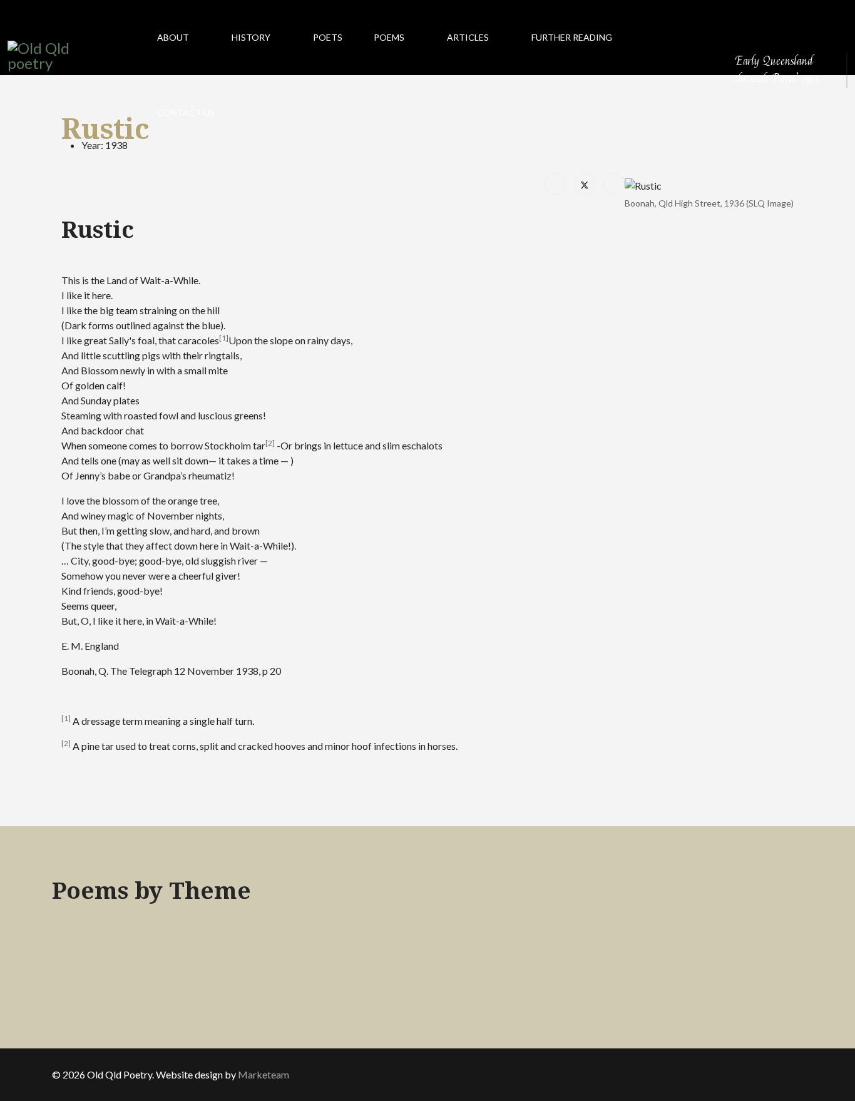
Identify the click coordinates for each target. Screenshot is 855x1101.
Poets (327, 37)
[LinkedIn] (614, 184)
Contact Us (186, 112)
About (173, 37)
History (251, 37)
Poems (389, 37)
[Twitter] (584, 184)
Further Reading (571, 37)
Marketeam (263, 1074)
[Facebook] (555, 184)
